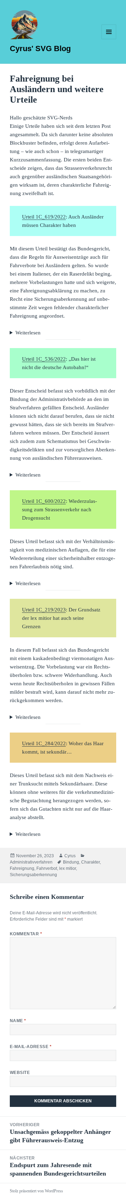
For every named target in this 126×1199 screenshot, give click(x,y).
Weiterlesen (28, 332)
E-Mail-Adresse (31, 1046)
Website (20, 1072)
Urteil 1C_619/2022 (44, 217)
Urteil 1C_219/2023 (44, 609)
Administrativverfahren (31, 862)
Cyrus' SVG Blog (40, 48)
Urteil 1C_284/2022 (44, 743)
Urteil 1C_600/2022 (44, 501)
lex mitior (67, 868)
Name (18, 1020)
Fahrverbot (46, 868)
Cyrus (70, 855)
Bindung (71, 862)
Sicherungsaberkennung (33, 874)
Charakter (90, 862)
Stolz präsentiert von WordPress (36, 1190)
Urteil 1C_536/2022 (44, 359)
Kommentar (26, 933)
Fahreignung (22, 868)
